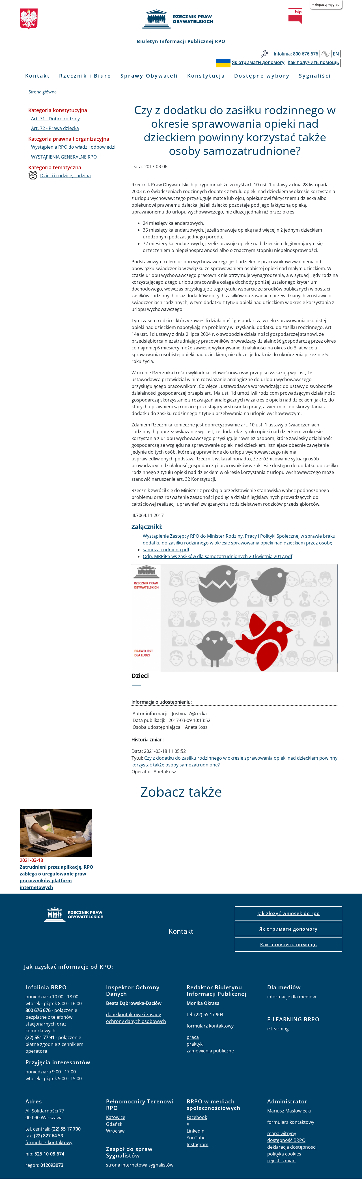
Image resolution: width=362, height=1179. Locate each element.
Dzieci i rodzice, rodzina (65, 175)
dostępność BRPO (286, 1140)
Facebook (197, 1117)
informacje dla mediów (291, 997)
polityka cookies (284, 1154)
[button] (147, 628)
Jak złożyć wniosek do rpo (288, 913)
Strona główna (43, 92)
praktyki (195, 1044)
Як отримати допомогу (288, 929)
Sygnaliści (315, 75)
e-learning (278, 1029)
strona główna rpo (73, 915)
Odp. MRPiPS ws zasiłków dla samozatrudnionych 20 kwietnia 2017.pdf (217, 556)
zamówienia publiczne (210, 1051)
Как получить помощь (288, 944)
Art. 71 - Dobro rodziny (55, 119)
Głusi (325, 53)
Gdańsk (114, 1124)
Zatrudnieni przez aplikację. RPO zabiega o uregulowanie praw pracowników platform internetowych (56, 877)
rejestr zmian (281, 1160)
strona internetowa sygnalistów (139, 1165)
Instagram (197, 1144)
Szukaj (264, 53)
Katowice (115, 1117)
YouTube (196, 1138)
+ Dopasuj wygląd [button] (325, 4)
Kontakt (37, 75)
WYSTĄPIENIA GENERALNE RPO (64, 157)
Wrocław (115, 1131)
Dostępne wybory (262, 75)
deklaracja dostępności (291, 1147)
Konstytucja (206, 75)
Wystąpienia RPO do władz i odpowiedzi (73, 147)
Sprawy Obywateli (149, 75)
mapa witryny (281, 1133)
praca (193, 1037)
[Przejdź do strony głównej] (181, 18)
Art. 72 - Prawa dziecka (55, 128)
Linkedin (195, 1131)
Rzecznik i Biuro (85, 75)
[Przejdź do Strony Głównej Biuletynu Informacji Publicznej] (295, 16)
